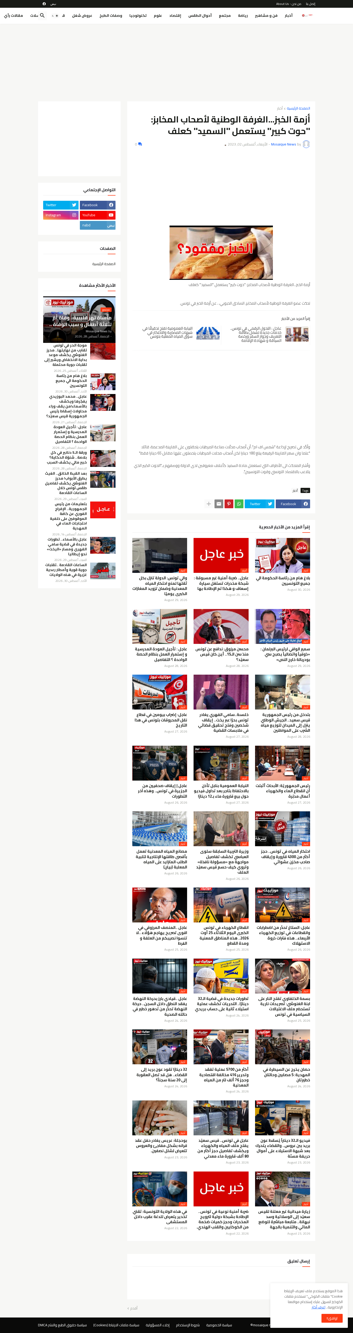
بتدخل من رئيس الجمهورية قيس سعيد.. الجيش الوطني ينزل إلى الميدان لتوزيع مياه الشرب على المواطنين (285, 722)
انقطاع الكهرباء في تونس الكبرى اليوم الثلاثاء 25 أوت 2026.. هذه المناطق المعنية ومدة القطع (224, 935)
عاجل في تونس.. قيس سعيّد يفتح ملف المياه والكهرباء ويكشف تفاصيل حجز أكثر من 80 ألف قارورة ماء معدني (223, 1148)
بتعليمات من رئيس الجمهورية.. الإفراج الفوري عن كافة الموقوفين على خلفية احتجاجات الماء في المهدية (68, 516)
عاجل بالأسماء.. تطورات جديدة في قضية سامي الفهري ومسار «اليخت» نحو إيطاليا (67, 547)
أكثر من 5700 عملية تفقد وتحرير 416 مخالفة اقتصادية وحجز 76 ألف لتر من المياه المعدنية (224, 1077)
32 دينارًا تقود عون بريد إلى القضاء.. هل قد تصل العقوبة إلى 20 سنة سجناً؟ (161, 1075)
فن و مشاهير (266, 15)
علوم (158, 15)
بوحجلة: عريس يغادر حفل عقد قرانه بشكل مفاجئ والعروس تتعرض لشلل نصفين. (161, 1146)
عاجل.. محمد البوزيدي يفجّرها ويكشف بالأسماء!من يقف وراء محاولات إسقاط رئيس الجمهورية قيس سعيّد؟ (66, 406)
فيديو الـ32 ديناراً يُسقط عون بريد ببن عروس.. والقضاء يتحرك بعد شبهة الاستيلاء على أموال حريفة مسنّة (282, 1148)
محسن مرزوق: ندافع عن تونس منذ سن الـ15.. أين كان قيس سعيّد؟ (222, 654)
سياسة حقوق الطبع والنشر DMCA (62, 1325)
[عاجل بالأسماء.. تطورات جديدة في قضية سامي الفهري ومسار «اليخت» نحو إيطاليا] (103, 545)
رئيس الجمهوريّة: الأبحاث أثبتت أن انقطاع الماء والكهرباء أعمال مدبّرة (283, 791)
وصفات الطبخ (110, 15)
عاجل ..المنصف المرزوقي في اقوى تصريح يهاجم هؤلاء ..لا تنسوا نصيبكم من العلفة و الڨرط (161, 935)
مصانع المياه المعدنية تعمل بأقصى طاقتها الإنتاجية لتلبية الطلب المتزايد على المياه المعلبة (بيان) (161, 859)
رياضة (243, 15)
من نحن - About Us (288, 4)
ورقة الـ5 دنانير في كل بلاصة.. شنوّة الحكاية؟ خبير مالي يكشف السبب (67, 457)
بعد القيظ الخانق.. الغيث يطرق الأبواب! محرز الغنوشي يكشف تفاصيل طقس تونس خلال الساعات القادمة (66, 483)
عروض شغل (82, 15)
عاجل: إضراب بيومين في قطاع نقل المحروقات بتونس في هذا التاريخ (161, 720)
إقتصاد (175, 15)
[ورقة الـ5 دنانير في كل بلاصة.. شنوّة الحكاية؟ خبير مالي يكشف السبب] (103, 458)
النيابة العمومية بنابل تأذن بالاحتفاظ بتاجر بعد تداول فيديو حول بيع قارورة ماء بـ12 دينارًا (221, 791)
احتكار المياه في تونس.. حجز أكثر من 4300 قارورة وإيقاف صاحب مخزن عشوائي (285, 857)
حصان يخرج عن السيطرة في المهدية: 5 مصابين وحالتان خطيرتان (286, 1075)
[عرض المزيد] (208, 503)
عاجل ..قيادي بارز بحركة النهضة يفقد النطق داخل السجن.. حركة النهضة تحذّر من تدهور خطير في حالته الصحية (159, 1006)
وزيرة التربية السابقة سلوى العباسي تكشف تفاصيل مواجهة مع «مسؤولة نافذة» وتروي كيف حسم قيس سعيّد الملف (222, 862)
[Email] (218, 503)
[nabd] (53, 4)
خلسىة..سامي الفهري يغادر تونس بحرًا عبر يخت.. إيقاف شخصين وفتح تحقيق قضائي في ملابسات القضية (223, 722)
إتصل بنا (310, 4)
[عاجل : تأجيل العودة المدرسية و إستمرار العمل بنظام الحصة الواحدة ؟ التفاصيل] (103, 433)
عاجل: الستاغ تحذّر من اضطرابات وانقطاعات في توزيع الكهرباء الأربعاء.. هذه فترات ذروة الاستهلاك (283, 935)
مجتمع (225, 15)
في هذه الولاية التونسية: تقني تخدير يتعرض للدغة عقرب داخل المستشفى (160, 1217)
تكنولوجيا (138, 15)
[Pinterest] (229, 503)
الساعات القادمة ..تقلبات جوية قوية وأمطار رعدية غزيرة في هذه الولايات (66, 570)
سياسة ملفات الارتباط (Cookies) (116, 1325)
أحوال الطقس (200, 15)
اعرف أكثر (318, 1307)
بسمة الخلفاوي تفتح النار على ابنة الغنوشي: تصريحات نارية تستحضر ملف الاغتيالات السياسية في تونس (284, 1006)
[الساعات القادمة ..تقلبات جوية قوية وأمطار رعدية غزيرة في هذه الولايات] (103, 571)
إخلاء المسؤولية (158, 1325)
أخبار (289, 15)
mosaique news (265, 1325)
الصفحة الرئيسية (298, 108)
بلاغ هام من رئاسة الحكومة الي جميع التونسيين (283, 580)
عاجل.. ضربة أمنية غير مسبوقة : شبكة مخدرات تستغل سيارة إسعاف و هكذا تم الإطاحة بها (221, 583)
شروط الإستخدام (188, 1325)
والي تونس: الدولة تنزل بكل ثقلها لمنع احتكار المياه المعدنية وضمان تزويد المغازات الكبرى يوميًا (159, 585)
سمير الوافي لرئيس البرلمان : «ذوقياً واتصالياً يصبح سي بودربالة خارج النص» (285, 654)
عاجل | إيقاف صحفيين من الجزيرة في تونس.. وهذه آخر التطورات (162, 791)
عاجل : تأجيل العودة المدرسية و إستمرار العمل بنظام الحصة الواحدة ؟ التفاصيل (161, 654)
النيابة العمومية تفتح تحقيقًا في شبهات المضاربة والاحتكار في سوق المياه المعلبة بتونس (167, 332)
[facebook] (44, 4)
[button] (55, 15)
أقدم (133, 1308)
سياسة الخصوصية (219, 1325)
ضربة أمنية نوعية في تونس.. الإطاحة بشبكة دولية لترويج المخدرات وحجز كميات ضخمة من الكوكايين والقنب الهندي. (222, 1219)
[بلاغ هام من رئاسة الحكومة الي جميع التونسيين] (103, 381)
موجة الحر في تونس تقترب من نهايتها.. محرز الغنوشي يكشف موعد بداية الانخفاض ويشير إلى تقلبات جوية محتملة (65, 355)
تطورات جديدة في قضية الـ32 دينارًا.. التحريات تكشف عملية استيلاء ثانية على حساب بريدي (222, 1004)
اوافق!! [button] (332, 1318)
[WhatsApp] (239, 503)
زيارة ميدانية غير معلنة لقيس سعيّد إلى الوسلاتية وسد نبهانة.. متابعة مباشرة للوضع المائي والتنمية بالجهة (284, 1219)
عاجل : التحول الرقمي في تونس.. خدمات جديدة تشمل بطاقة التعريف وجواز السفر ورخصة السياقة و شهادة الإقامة (255, 334)
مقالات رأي (13, 15)
